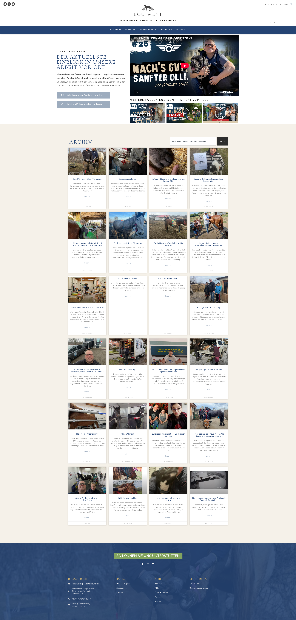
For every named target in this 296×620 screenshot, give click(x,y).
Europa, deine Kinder (128, 179)
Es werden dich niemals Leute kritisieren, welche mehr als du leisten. (87, 371)
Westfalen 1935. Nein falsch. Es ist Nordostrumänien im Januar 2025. (87, 244)
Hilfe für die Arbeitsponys (87, 434)
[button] (291, 4)
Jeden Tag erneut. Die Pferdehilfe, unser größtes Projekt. (128, 561)
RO (271, 22)
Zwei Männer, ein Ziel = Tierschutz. (87, 179)
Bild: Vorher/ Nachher (127, 498)
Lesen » (87, 196)
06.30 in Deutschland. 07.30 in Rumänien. (87, 499)
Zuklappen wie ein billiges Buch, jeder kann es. (168, 435)
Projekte (165, 30)
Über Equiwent (146, 30)
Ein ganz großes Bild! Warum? (209, 370)
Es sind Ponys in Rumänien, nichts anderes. (168, 244)
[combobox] (193, 141)
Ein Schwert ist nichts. (127, 278)
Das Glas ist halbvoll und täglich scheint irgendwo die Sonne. (168, 371)
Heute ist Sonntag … (127, 370)
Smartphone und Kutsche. (168, 560)
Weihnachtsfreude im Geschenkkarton (87, 307)
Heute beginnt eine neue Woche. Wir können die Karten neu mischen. (208, 435)
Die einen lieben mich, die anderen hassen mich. (208, 180)
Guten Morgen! (127, 434)
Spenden (274, 4)
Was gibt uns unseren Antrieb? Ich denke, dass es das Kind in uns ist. (209, 561)
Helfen (179, 30)
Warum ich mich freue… (168, 278)
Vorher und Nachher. (87, 560)
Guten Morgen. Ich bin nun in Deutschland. (128, 599)
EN (274, 22)
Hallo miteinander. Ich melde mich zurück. (168, 499)
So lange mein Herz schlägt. (209, 307)
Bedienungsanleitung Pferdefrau (128, 243)
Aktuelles (130, 30)
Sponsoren (284, 4)
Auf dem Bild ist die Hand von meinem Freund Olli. (168, 180)
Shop (267, 4)
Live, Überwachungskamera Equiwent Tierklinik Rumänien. (208, 499)
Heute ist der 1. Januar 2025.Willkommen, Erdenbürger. (209, 244)
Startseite (115, 30)
